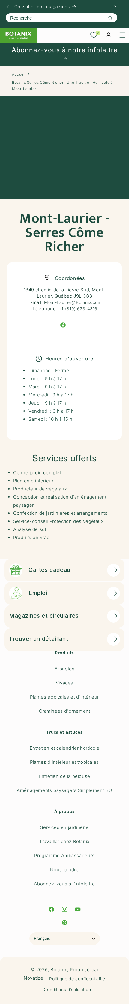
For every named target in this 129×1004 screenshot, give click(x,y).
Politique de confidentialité (77, 978)
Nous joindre (64, 869)
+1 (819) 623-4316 (78, 308)
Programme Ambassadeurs (64, 855)
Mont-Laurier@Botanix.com (72, 302)
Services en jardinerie (64, 827)
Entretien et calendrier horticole (65, 748)
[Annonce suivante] (115, 6)
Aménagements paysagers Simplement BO (64, 790)
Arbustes (65, 669)
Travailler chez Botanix (64, 841)
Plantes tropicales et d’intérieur (64, 697)
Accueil (19, 74)
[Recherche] (110, 18)
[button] (122, 35)
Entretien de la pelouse (64, 776)
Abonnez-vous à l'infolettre (64, 884)
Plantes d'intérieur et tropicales (64, 762)
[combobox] (61, 17)
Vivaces (64, 683)
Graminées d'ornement (64, 711)
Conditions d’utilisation (67, 989)
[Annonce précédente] (7, 6)
